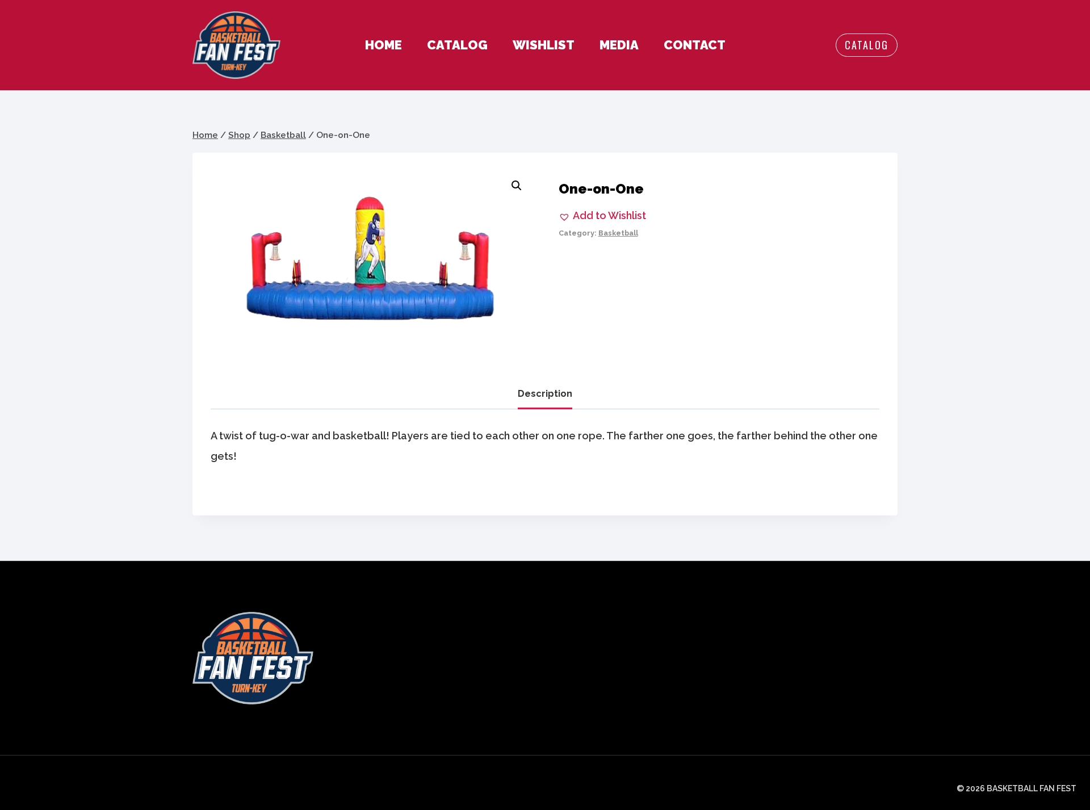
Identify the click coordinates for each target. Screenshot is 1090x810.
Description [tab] (545, 393)
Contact (695, 44)
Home (383, 44)
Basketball (618, 233)
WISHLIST (544, 44)
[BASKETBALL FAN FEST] (236, 45)
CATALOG (457, 44)
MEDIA (619, 44)
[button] (516, 185)
